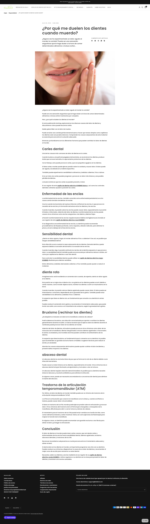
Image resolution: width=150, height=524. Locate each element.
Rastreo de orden (45, 480)
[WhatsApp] (102, 41)
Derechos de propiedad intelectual (15, 490)
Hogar (5, 13)
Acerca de (7, 475)
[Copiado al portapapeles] (105, 41)
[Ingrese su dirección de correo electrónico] (144, 490)
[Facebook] (92, 41)
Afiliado (42, 478)
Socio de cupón (45, 492)
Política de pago (9, 485)
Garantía (89, 7)
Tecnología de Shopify (37, 513)
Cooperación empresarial (48, 490)
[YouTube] (13, 498)
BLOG (109, 7)
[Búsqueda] (142, 7)
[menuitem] (22, 7)
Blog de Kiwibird (13, 13)
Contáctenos (8, 480)
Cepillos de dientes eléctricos (41, 7)
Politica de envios (9, 483)
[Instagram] (9, 498)
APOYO (42, 475)
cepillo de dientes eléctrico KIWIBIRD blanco (72, 186)
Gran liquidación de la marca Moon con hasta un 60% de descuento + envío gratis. (75, 2)
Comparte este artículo (99, 38)
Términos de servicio (46, 483)
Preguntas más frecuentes (48, 487)
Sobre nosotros (8, 478)
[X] (95, 41)
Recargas (80, 7)
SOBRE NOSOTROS (100, 7)
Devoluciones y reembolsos (48, 485)
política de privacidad (11, 487)
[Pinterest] (99, 41)
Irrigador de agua (22, 7)
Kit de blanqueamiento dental (63, 7)
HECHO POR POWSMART (11, 492)
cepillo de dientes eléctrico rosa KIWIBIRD (70, 220)
